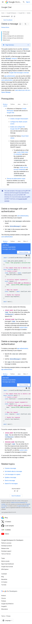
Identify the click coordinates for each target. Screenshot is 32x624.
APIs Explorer (5, 569)
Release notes (5, 548)
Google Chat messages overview (19, 72)
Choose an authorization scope (16, 178)
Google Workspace (11, 13)
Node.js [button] (5, 104)
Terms (3, 616)
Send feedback (7, 20)
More (25, 104)
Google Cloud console (7, 566)
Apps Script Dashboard (7, 564)
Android (3, 595)
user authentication (7, 80)
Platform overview (6, 543)
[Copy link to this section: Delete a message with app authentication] (16, 344)
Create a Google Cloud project (19, 119)
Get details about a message (13, 471)
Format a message (10, 468)
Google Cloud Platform (7, 603)
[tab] (5, 104)
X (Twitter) (4, 582)
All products (4, 609)
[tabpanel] (16, 147)
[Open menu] (2, 2)
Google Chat (6, 7)
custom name (23, 327)
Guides (28, 13)
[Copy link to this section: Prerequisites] (15, 99)
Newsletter (4, 579)
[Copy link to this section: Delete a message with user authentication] (16, 212)
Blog (2, 576)
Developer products (6, 545)
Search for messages (11, 483)
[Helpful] (12, 16)
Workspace (18, 2)
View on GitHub (23, 252)
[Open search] (24, 2)
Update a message (10, 477)
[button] (16, 45)
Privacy (8, 616)
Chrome (3, 598)
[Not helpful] (14, 16)
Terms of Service (6, 554)
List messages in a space (12, 474)
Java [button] (19, 104)
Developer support (6, 551)
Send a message (10, 480)
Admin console (5, 561)
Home (2, 13)
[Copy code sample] (29, 255)
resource (11, 58)
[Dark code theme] (26, 255)
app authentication (9, 76)
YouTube (3, 584)
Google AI (3, 606)
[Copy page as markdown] (25, 24)
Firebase (3, 601)
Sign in (28, 2)
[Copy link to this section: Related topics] (16, 464)
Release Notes (5, 27)
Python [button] (13, 104)
